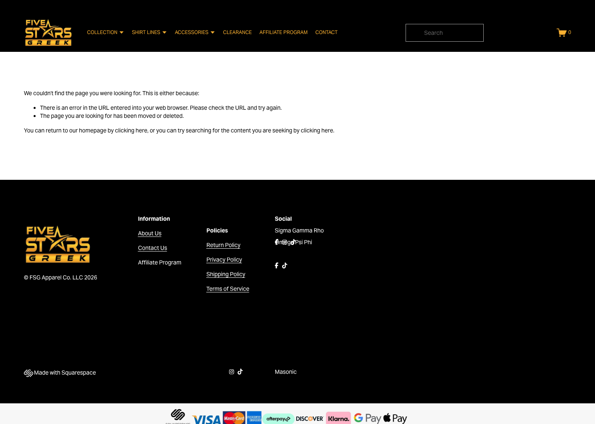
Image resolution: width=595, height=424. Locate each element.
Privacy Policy (224, 259)
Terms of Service (227, 288)
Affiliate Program (283, 32)
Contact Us (152, 247)
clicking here (131, 130)
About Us (150, 233)
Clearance (237, 32)
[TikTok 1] (293, 242)
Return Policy (223, 245)
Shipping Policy (225, 274)
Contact (326, 32)
